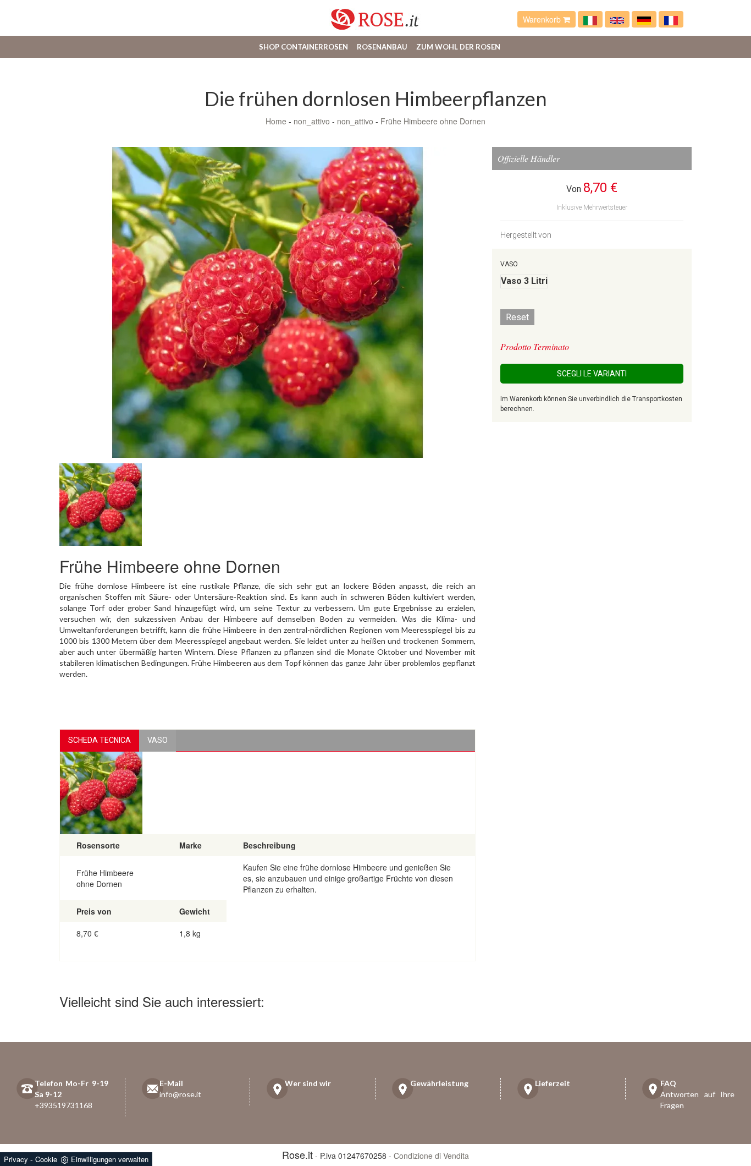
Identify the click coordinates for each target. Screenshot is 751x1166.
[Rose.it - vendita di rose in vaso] (590, 19)
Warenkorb (543, 19)
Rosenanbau (382, 46)
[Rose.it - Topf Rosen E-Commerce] (644, 19)
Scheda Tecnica (99, 740)
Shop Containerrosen (303, 46)
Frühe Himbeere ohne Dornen (432, 121)
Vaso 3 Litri (524, 281)
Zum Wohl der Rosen (458, 46)
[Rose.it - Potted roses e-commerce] (617, 19)
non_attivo (312, 121)
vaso (157, 740)
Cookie (46, 1159)
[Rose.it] (375, 15)
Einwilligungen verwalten (109, 1159)
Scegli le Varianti (592, 373)
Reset (517, 317)
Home (276, 121)
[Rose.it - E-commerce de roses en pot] (671, 19)
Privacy (16, 1159)
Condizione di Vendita (431, 1155)
